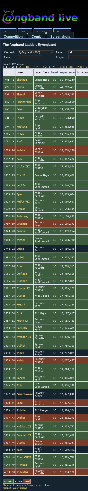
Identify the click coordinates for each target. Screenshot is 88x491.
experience (67, 72)
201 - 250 (75, 66)
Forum (62, 33)
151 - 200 (58, 66)
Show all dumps (13, 485)
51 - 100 (24, 66)
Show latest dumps (39, 485)
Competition (13, 36)
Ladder (42, 33)
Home (8, 33)
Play (25, 33)
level (54, 72)
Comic (37, 36)
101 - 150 (40, 66)
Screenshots (60, 36)
